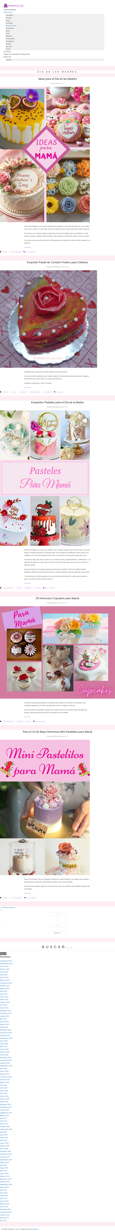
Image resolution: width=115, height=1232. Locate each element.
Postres (28, 721)
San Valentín (9, 15)
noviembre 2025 (6, 961)
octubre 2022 (5, 1002)
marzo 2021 (4, 1022)
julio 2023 (3, 991)
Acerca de (7, 57)
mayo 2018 (4, 1091)
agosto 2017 (4, 1115)
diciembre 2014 (5, 1179)
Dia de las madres (11, 25)
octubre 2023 (5, 986)
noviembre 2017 (6, 1107)
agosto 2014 (4, 1187)
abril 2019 (3, 1068)
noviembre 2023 (6, 983)
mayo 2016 (4, 1138)
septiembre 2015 (6, 1160)
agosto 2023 (4, 988)
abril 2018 (3, 1093)
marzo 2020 (4, 1049)
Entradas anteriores (8, 907)
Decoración (23, 392)
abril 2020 (3, 1046)
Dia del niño (9, 23)
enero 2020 (4, 1055)
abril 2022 (3, 1005)
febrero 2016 (4, 1146)
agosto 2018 (4, 1082)
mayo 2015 (4, 1168)
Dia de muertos (10, 38)
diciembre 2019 (5, 1057)
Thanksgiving (10, 41)
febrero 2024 (5, 980)
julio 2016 (3, 1132)
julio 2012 (3, 1220)
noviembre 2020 (6, 1033)
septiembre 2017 (6, 1113)
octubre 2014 (5, 1182)
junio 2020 (4, 1041)
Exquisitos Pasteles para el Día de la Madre (57, 402)
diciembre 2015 (5, 1151)
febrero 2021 (4, 1024)
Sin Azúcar (7, 51)
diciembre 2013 (5, 1209)
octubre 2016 (5, 1126)
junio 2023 (4, 994)
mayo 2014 (4, 1195)
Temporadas (8, 12)
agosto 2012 (4, 1218)
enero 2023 (4, 999)
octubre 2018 (5, 1079)
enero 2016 (4, 1149)
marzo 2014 (4, 1201)
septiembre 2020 (6, 1038)
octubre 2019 (5, 1063)
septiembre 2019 (6, 1066)
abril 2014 (3, 1198)
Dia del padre (10, 28)
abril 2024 (3, 975)
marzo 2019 (4, 1071)
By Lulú (5, 252)
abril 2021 (3, 1019)
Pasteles (5, 392)
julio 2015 (3, 1165)
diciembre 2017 (5, 1104)
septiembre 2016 (6, 1129)
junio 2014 (3, 1193)
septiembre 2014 (6, 1184)
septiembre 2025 (6, 964)
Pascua (8, 20)
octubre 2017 (5, 1110)
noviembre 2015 (6, 1154)
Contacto (8, 59)
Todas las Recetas (10, 10)
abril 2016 (3, 1140)
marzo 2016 (4, 1143)
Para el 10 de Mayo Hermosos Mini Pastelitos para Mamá (57, 731)
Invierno (8, 49)
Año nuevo (9, 46)
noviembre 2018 (6, 1077)
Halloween (9, 36)
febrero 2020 (5, 1052)
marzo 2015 (4, 1173)
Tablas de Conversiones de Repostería (17, 54)
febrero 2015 (4, 1176)
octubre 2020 (5, 1035)
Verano (8, 31)
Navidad (8, 44)
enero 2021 (4, 1027)
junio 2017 (3, 1121)
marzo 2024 (4, 977)
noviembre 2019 (6, 1060)
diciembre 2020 (5, 1030)
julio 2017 (3, 1118)
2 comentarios (59, 392)
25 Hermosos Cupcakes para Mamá (57, 598)
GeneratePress (33, 1229)
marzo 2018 (4, 1096)
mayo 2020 (4, 1044)
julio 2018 (3, 1085)
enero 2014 (4, 1207)
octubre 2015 (5, 1157)
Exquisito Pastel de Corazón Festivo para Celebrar (57, 262)
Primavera (9, 18)
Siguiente (57, 932)
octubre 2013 (5, 1215)
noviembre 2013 (6, 1212)
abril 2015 (3, 1171)
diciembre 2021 (5, 1011)
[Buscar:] (57, 948)
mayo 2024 (4, 972)
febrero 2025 (4, 969)
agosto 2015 (4, 1162)
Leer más (27, 247)
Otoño (7, 33)
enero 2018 (4, 1102)
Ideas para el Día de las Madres (57, 78)
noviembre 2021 (6, 1013)
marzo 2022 (4, 1008)
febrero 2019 (4, 1074)
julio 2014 (3, 1190)
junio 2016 (3, 1135)
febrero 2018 (4, 1099)
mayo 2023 (4, 997)
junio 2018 (3, 1088)
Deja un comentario (30, 252)
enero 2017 (4, 1124)
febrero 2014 (4, 1204)
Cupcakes (19, 721)
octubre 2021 (5, 1016)
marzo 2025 (4, 966)
